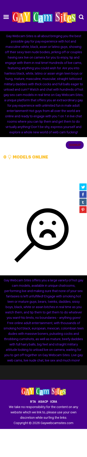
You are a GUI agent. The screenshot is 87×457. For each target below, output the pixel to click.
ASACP (43, 401)
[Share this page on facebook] (83, 194)
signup (75, 145)
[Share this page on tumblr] (83, 201)
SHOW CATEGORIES (19, 145)
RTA (33, 401)
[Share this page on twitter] (83, 186)
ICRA (53, 401)
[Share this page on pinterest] (83, 209)
